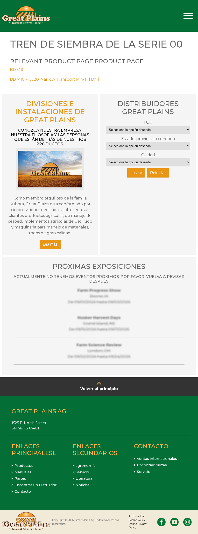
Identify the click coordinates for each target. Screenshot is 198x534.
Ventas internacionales (157, 458)
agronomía (85, 465)
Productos (23, 465)
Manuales (23, 472)
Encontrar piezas (152, 465)
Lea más (50, 244)
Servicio (82, 472)
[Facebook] (161, 522)
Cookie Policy (137, 520)
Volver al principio (99, 388)
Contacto (22, 491)
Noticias (83, 485)
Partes (20, 478)
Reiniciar (158, 173)
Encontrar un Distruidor (35, 485)
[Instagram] (187, 522)
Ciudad (148, 155)
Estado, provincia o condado (148, 138)
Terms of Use (137, 516)
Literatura (84, 478)
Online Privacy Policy (138, 525)
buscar (136, 173)
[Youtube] (174, 522)
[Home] (26, 16)
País (148, 122)
